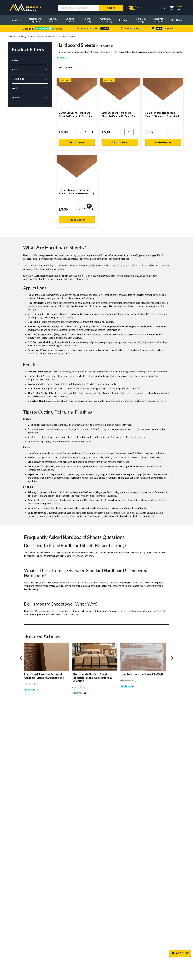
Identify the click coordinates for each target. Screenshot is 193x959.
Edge (30, 69)
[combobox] (78, 8)
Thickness (30, 97)
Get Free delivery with (92, 28)
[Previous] (21, 658)
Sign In (179, 6)
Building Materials (27, 36)
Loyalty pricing (130, 28)
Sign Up (180, 9)
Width (30, 88)
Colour (30, 60)
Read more (62, 57)
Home (12, 36)
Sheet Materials (46, 36)
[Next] (172, 658)
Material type (30, 79)
